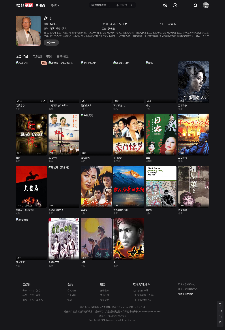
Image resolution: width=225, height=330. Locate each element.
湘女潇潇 (182, 210)
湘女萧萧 (20, 262)
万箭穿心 (20, 105)
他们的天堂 (86, 105)
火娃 (115, 262)
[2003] (128, 115)
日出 (148, 158)
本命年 (149, 210)
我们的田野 (54, 262)
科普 (24, 295)
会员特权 (71, 290)
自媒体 (26, 284)
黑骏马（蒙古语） (57, 210)
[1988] (193, 167)
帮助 (69, 300)
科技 (38, 295)
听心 (148, 105)
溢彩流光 (85, 158)
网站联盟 (104, 290)
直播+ (151, 295)
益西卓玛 (182, 158)
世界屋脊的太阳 (120, 210)
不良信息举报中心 (186, 284)
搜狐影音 (141, 295)
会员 (70, 284)
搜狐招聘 (95, 307)
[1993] (96, 167)
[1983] (64, 220)
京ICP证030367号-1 (117, 316)
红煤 (18, 158)
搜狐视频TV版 (144, 300)
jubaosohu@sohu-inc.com (150, 311)
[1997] (31, 167)
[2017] (61, 63)
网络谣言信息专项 (186, 294)
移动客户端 (142, 290)
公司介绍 (140, 307)
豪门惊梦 (117, 158)
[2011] (31, 115)
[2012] (193, 63)
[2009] (87, 115)
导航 (54, 5)
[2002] (161, 115)
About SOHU (128, 307)
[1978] (128, 220)
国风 (24, 300)
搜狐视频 (24, 5)
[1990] (128, 167)
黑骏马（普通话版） (25, 210)
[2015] (149, 63)
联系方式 (116, 307)
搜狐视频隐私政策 (83, 311)
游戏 (38, 290)
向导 (83, 262)
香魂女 (84, 210)
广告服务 (105, 307)
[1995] (60, 167)
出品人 (39, 300)
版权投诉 (104, 300)
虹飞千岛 (53, 158)
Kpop (31, 290)
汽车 (31, 295)
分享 (52, 42)
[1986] (22, 220)
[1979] (96, 220)
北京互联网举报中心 (187, 289)
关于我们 (104, 295)
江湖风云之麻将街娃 (58, 105)
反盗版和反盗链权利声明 (117, 311)
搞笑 (31, 300)
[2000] (193, 115)
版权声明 (99, 311)
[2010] (64, 115)
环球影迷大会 (119, 105)
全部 (24, 290)
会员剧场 (71, 295)
